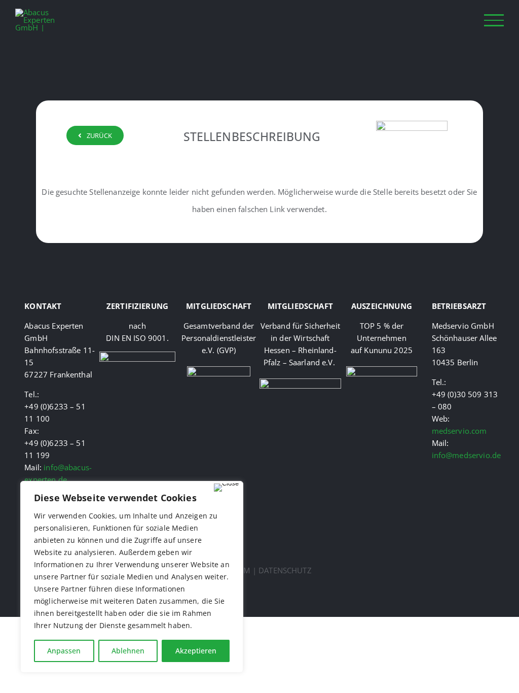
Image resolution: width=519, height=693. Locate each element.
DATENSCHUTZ (285, 570)
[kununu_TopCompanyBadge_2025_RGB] (381, 370)
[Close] (226, 487)
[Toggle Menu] (494, 20)
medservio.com (459, 431)
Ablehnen (128, 650)
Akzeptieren (195, 650)
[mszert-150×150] (137, 355)
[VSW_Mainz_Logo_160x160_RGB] (300, 382)
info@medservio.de (466, 455)
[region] (131, 577)
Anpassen (64, 650)
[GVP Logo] (218, 370)
